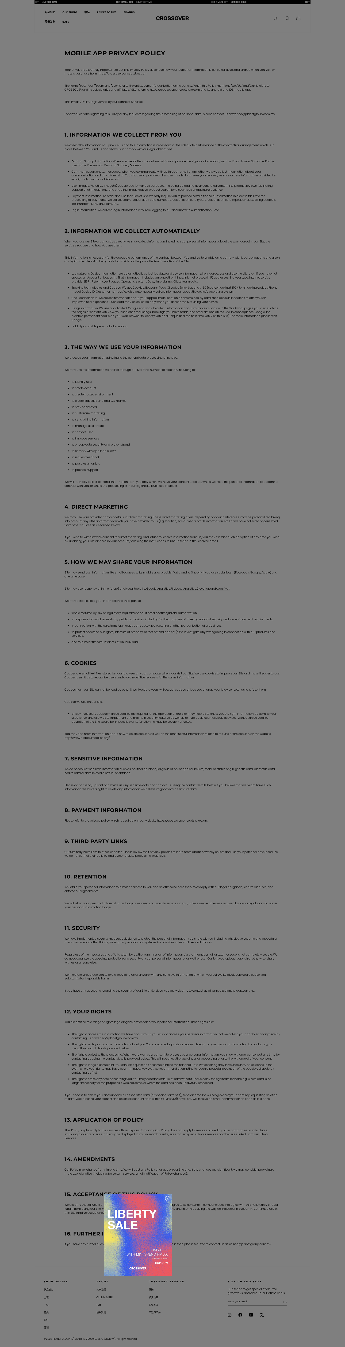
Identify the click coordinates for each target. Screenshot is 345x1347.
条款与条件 (155, 1312)
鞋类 (46, 1312)
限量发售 (50, 22)
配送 (151, 1289)
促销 (46, 1327)
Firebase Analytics (183, 589)
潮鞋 (87, 12)
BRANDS (129, 12)
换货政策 (153, 1297)
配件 (46, 1320)
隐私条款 (153, 1305)
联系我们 (101, 1312)
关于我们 (101, 1289)
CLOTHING (69, 12)
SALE (65, 22)
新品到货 (50, 12)
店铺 (98, 1305)
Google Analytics (158, 589)
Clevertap (203, 589)
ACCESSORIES (107, 12)
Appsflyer (223, 589)
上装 (46, 1297)
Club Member (104, 1297)
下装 (46, 1305)
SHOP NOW (161, 1263)
